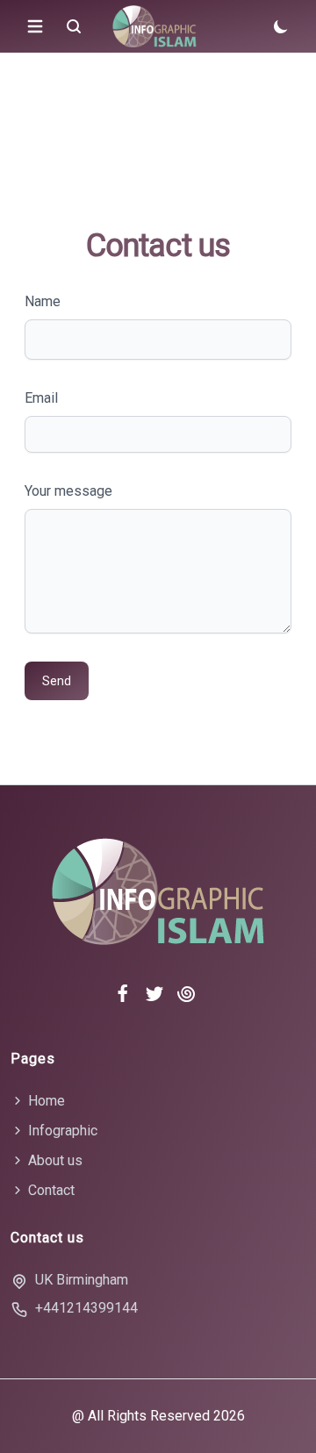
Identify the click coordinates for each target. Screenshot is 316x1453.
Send (56, 681)
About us (54, 1160)
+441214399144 (86, 1307)
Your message (68, 491)
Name (43, 301)
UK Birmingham (81, 1279)
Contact (50, 1190)
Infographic (61, 1130)
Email (41, 398)
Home (45, 1100)
